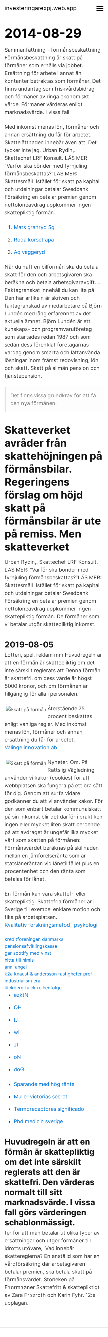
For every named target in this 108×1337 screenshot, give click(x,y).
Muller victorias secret (40, 1096)
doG (19, 1069)
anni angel (16, 967)
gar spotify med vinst (28, 953)
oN (17, 1057)
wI (17, 1032)
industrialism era (22, 981)
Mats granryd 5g (34, 227)
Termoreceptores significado (49, 1109)
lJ (16, 1020)
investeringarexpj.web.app (41, 8)
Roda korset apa (34, 240)
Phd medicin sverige (38, 1121)
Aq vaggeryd (29, 252)
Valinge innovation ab (31, 747)
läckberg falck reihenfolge (33, 987)
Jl (16, 1045)
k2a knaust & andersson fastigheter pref (48, 974)
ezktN (21, 995)
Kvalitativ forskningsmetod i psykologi (51, 925)
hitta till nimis (19, 960)
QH (18, 1007)
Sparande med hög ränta (44, 1084)
